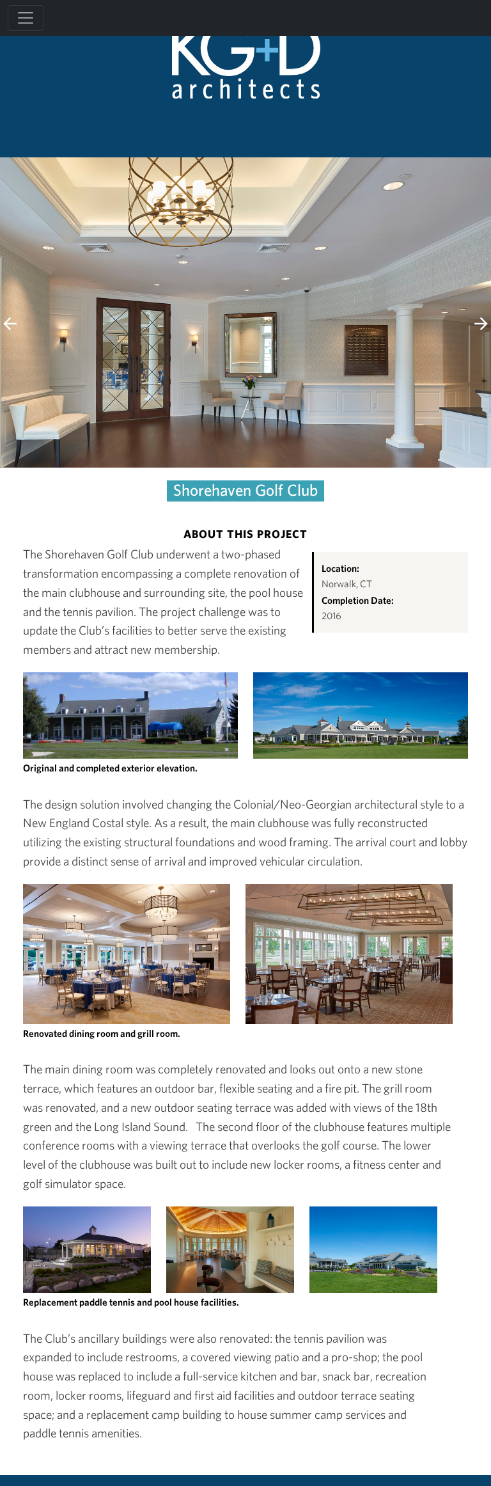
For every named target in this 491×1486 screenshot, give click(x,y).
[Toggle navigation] (25, 18)
